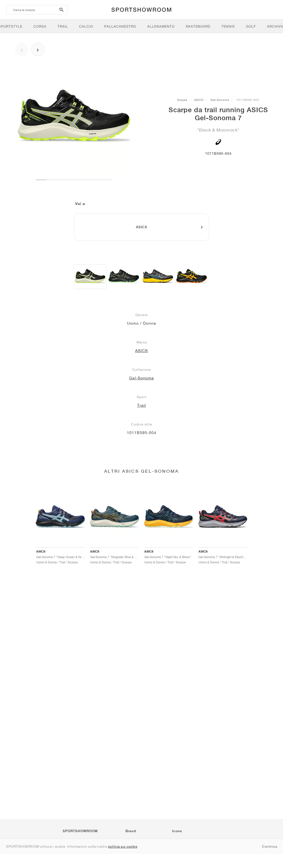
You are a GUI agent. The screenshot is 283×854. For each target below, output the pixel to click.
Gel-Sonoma (220, 99)
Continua (269, 846)
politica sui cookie (122, 846)
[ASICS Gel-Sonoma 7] (90, 276)
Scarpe (182, 99)
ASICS (198, 99)
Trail (141, 405)
